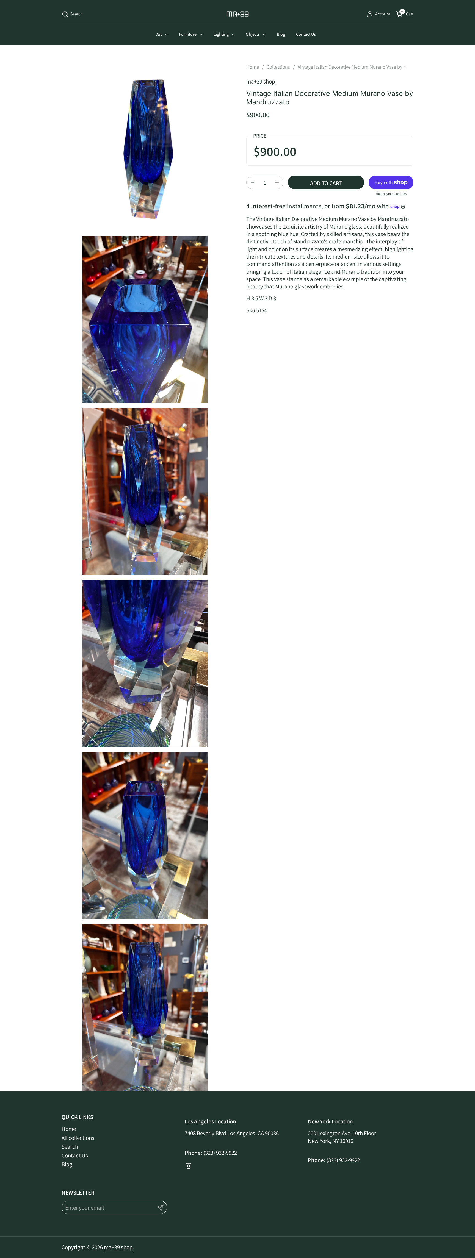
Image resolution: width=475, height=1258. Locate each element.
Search (70, 1146)
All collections (78, 1138)
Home (69, 1128)
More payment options (391, 193)
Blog (67, 1164)
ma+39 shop (260, 81)
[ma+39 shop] (237, 14)
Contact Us (75, 1155)
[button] (72, 14)
